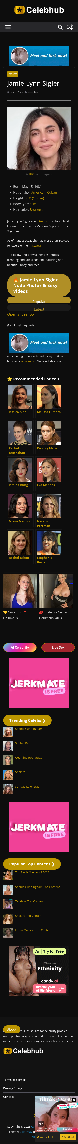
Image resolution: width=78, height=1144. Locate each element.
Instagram (36, 245)
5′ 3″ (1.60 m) (34, 198)
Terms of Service (14, 1080)
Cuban (52, 192)
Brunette (36, 209)
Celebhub (33, 92)
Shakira (20, 772)
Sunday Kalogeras (27, 786)
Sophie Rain (23, 743)
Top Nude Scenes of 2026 (32, 872)
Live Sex (58, 647)
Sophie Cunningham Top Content (37, 887)
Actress (13, 74)
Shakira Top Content (28, 916)
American (38, 192)
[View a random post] (70, 27)
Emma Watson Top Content (33, 930)
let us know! (28, 361)
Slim (33, 204)
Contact (8, 1097)
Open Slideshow (21, 314)
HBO (32, 174)
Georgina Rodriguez (28, 757)
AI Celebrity (20, 647)
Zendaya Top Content (29, 901)
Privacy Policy (12, 1088)
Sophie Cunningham (29, 729)
